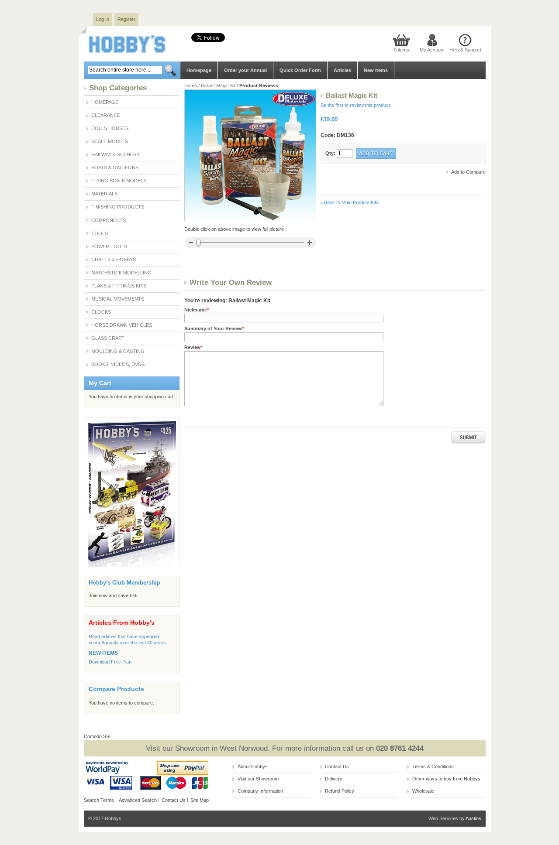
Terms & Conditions (433, 766)
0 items (401, 49)
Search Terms (99, 800)
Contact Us (174, 800)
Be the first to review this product (355, 105)
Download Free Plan (110, 661)
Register (126, 19)
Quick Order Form (300, 70)
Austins (473, 818)
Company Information (260, 791)
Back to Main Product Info (350, 202)
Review (193, 347)
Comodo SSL (98, 736)
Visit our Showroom (258, 778)
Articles (342, 70)
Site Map (199, 800)
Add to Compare (468, 171)
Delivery (333, 778)
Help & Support (465, 49)
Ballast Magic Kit (218, 85)
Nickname (196, 309)
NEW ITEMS (103, 653)
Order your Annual (245, 70)
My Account (432, 49)
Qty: (330, 153)
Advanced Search (138, 800)
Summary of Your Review (214, 328)
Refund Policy (339, 791)
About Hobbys (253, 766)
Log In (102, 19)
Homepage (198, 70)
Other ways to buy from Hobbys (446, 778)
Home (190, 85)
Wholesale (423, 791)
